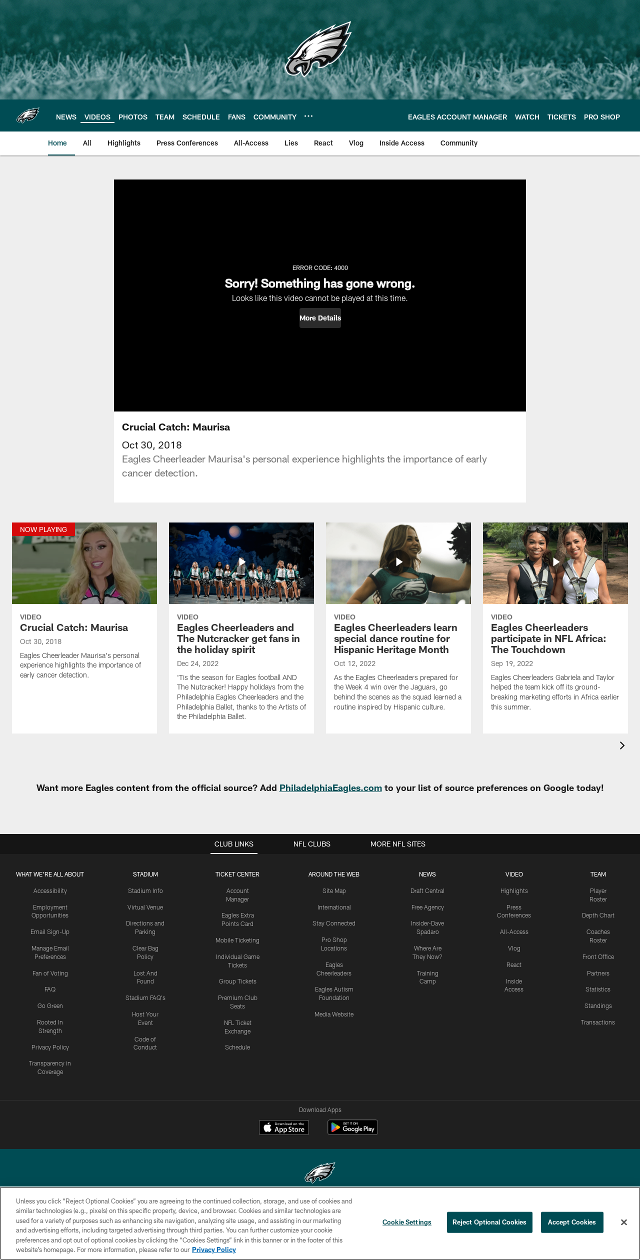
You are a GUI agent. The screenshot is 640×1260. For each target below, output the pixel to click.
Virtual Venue (145, 907)
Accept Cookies (572, 1222)
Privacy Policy (50, 1047)
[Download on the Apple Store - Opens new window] (284, 1128)
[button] (320, 318)
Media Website (334, 1014)
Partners (598, 973)
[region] (320, 1223)
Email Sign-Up (50, 931)
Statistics (598, 989)
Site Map (334, 890)
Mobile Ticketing (238, 940)
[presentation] (624, 747)
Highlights (514, 890)
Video (514, 874)
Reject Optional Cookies (489, 1222)
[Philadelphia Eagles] (320, 1174)
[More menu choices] (308, 116)
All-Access (514, 931)
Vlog (514, 948)
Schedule (237, 1047)
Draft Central (427, 890)
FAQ (50, 989)
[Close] (624, 1223)
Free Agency (428, 907)
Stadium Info (145, 890)
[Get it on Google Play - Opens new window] (352, 1132)
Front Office (598, 956)
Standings (598, 1005)
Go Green (50, 1005)
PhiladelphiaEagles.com (331, 787)
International (334, 907)
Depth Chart (598, 915)
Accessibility (50, 890)
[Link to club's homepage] (28, 116)
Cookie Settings (407, 1222)
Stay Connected (334, 923)
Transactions (598, 1022)
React (514, 964)
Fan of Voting (50, 973)
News (427, 874)
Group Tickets (237, 981)
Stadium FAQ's (146, 997)
